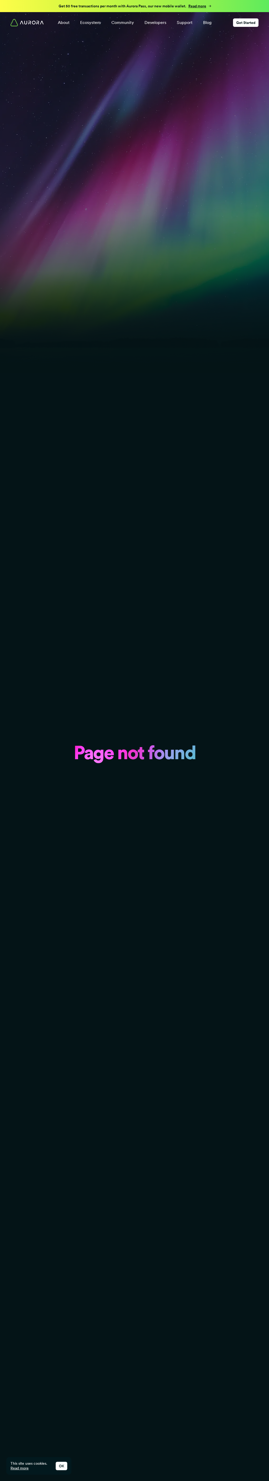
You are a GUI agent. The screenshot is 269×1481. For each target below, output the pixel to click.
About (64, 22)
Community (122, 22)
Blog (207, 22)
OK (61, 1466)
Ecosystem (90, 22)
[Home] (27, 22)
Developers (155, 22)
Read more (20, 1468)
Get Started (245, 23)
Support (185, 22)
